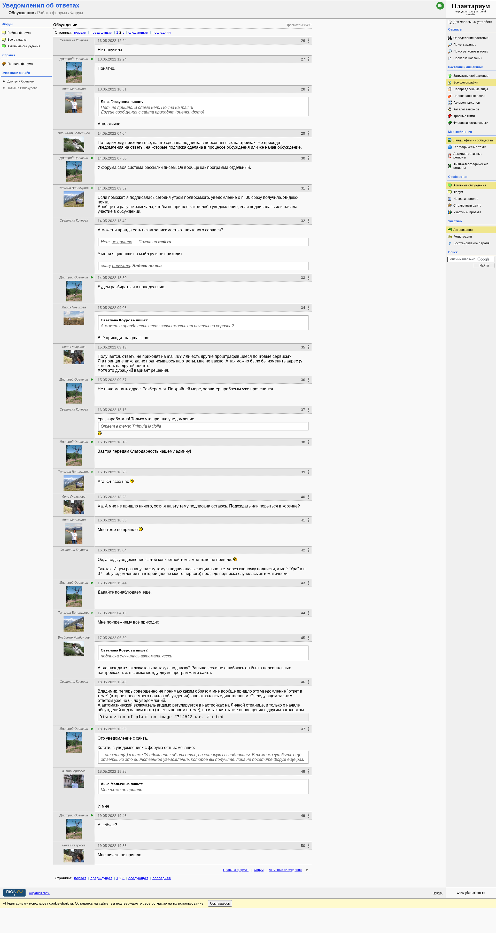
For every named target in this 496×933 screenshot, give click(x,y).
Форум (259, 870)
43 (303, 583)
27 (303, 59)
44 (303, 613)
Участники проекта (467, 212)
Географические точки (469, 147)
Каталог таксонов (466, 109)
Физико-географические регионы (471, 166)
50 (303, 846)
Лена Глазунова (74, 347)
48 (303, 771)
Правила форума (20, 64)
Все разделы (17, 39)
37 (303, 410)
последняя (161, 32)
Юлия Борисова (74, 771)
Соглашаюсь (220, 903)
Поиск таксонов (464, 45)
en (440, 5)
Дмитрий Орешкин (21, 81)
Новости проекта (465, 199)
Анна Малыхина (74, 89)
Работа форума (19, 33)
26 (303, 41)
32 (303, 221)
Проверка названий (467, 58)
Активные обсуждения (23, 46)
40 (303, 497)
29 (303, 133)
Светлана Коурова (74, 40)
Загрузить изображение (471, 76)
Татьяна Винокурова (22, 88)
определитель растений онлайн (471, 9)
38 (303, 442)
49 (303, 816)
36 (303, 380)
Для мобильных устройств (472, 22)
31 (303, 188)
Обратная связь (39, 892)
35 (303, 347)
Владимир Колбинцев (74, 133)
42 (303, 550)
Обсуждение (65, 24)
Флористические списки (470, 123)
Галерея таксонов (466, 102)
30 (303, 158)
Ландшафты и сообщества (473, 140)
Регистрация (462, 236)
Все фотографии (465, 82)
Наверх (438, 892)
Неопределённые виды (470, 89)
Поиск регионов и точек (470, 51)
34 (303, 308)
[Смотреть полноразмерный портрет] (74, 81)
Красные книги (464, 116)
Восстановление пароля (471, 243)
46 (303, 682)
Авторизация (463, 230)
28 (303, 89)
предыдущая (101, 32)
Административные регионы (467, 155)
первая (80, 32)
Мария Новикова (73, 307)
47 (303, 729)
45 (303, 638)
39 (303, 472)
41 (303, 520)
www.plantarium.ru (471, 893)
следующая (138, 32)
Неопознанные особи (469, 96)
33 (303, 278)
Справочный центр (467, 205)
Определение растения (471, 38)
